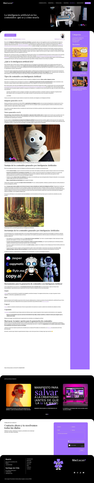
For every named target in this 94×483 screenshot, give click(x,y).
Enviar (81, 450)
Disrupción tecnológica (77, 39)
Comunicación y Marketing (78, 37)
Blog (28, 465)
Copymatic (6, 312)
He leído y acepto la (77, 441)
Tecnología (29, 462)
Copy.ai (5, 306)
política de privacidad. (81, 441)
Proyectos (29, 467)
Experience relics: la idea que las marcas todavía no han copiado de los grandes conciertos (79, 89)
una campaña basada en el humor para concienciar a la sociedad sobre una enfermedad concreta (24, 86)
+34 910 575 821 (8, 464)
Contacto (29, 468)
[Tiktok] (80, 472)
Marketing (29, 460)
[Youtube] (83, 472)
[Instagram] (77, 472)
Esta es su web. (45, 301)
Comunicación (30, 459)
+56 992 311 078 (8, 473)
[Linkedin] (74, 472)
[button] (43, 3)
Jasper (5, 293)
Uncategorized (75, 41)
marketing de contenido (23, 44)
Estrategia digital (76, 40)
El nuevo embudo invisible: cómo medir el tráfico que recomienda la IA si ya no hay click (79, 73)
